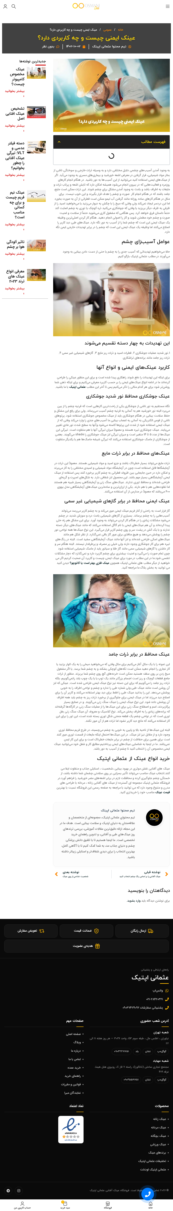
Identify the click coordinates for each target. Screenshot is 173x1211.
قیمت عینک (162, 792)
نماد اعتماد (76, 1106)
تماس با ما (75, 1059)
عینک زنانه (159, 1119)
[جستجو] (13, 6)
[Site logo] (86, 6)
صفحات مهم (75, 1021)
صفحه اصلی (73, 1034)
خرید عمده (74, 1067)
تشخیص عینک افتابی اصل (14, 114)
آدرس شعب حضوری (154, 1021)
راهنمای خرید (73, 1076)
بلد (137, 1051)
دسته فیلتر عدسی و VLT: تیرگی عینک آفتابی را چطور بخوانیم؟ (14, 155)
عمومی (107, 29)
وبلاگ (77, 1042)
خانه (120, 29)
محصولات (162, 1106)
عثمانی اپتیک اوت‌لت (153, 1169)
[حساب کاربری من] (5, 6)
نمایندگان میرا (72, 1093)
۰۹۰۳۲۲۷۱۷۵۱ (121, 1051)
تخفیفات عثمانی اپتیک (152, 1161)
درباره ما (76, 1050)
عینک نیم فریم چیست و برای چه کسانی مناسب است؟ (15, 205)
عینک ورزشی (158, 1144)
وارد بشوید (134, 900)
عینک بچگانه (158, 1136)
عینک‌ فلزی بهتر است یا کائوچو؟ (89, 563)
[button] (59, 141)
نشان (148, 1051)
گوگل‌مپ (161, 1051)
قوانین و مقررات (71, 1084)
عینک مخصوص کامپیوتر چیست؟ (17, 76)
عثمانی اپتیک (77, 387)
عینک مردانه (158, 1127)
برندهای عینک (157, 1152)
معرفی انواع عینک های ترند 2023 (15, 276)
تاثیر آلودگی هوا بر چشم (15, 244)
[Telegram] (8, 1191)
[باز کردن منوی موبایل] (168, 6)
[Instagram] (19, 1191)
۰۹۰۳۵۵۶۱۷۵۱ (131, 1080)
